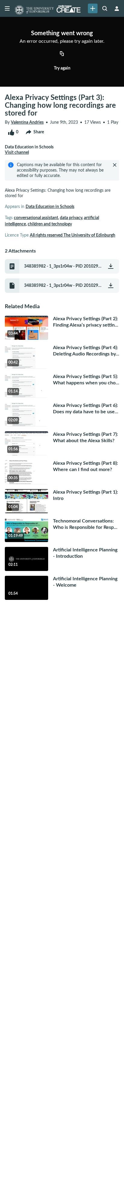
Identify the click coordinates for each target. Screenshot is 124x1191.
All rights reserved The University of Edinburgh (72, 235)
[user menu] (117, 8)
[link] (93, 8)
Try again (62, 68)
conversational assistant (36, 218)
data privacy (71, 218)
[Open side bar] (7, 8)
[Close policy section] (114, 164)
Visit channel (17, 152)
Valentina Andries (27, 122)
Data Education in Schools (50, 207)
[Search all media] (105, 8)
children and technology (50, 224)
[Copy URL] (62, 54)
